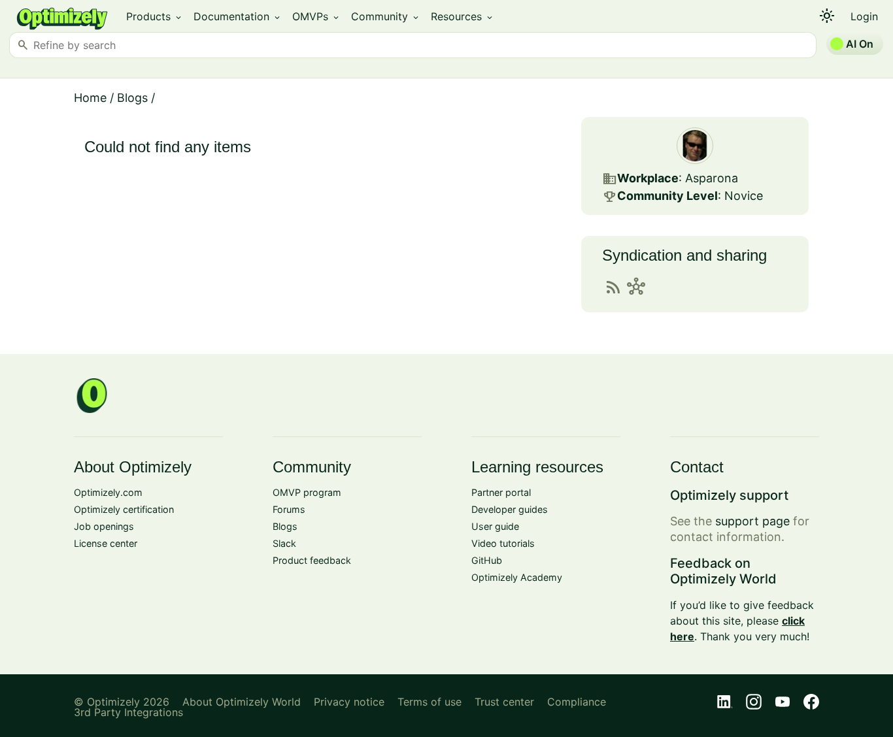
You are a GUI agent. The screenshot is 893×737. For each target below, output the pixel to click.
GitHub (486, 560)
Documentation (238, 16)
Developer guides (509, 509)
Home (90, 98)
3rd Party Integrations (128, 712)
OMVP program (307, 492)
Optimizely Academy (516, 577)
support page (752, 521)
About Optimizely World (241, 701)
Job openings (104, 526)
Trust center (504, 701)
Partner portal (501, 492)
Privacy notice (349, 701)
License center (105, 543)
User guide (495, 526)
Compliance (576, 701)
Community (385, 16)
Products (154, 16)
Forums (289, 509)
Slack (284, 543)
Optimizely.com (108, 492)
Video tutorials (503, 543)
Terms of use (429, 701)
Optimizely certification (124, 509)
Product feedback (312, 560)
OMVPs (316, 16)
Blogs (132, 98)
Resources (462, 16)
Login (864, 16)
